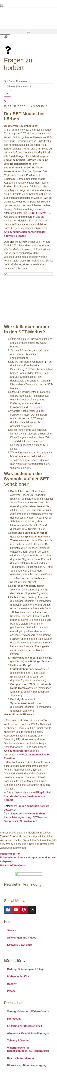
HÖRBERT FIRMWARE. (37, 213)
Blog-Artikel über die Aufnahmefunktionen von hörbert (27, 796)
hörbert (40, 813)
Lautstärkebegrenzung (17, 817)
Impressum (14, 1018)
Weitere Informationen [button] (13, 865)
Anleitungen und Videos (21, 937)
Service (11, 930)
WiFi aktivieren (28, 821)
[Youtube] (16, 910)
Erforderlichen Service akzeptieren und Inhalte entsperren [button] (28, 859)
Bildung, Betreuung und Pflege (25, 969)
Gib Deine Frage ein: (15, 81)
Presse (11, 991)
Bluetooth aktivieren (23, 813)
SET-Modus (40, 817)
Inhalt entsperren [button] (10, 853)
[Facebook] (8, 910)
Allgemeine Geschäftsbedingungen (28, 1033)
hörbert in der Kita (18, 976)
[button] (28, 31)
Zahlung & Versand (18, 1040)
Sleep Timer (11, 821)
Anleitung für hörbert (16, 750)
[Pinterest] (24, 910)
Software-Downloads (19, 945)
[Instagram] (32, 910)
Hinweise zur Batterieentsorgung (27, 1065)
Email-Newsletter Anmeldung (21, 891)
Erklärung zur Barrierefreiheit (24, 1026)
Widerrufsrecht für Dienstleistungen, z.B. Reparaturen (28, 1049)
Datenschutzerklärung (20, 1058)
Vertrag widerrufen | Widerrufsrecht (28, 1011)
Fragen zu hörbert (28, 806)
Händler (12, 983)
